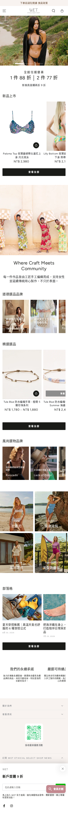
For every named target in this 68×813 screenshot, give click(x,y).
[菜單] (4, 11)
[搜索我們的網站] (53, 11)
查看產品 (36, 145)
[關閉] (62, 768)
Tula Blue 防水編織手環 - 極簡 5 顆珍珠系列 (22, 403)
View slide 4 (49, 62)
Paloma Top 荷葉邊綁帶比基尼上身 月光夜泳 (22, 155)
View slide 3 (39, 62)
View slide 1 (19, 62)
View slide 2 (29, 62)
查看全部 (33, 172)
